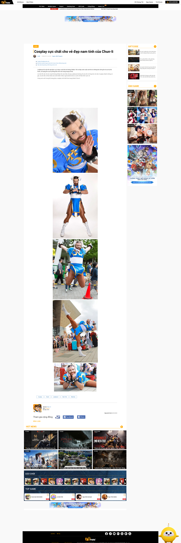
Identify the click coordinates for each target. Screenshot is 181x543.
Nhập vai (49, 406)
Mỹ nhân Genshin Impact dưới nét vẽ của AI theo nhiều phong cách (51, 63)
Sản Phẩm (30, 2)
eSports (61, 451)
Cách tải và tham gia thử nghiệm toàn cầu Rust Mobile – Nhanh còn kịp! (100, 9)
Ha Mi (38, 56)
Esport (61, 6)
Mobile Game (52, 6)
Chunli (47, 396)
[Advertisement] (90, 34)
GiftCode (133, 46)
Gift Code (81, 6)
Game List (101, 6)
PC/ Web (41, 6)
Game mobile (97, 431)
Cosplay (40, 396)
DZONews (20, 2)
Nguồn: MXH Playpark (57, 56)
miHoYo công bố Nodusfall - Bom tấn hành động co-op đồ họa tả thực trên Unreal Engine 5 (110, 468)
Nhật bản (73, 396)
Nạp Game (149, 2)
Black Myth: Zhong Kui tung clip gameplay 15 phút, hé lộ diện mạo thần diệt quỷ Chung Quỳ (60, 9)
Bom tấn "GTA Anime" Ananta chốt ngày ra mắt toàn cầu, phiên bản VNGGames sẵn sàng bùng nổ (41, 468)
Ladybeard (55, 396)
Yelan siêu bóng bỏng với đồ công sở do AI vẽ (47, 64)
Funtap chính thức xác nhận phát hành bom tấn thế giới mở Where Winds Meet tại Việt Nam (41, 448)
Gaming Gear (71, 6)
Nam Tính (65, 396)
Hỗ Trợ (58, 533)
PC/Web (27, 431)
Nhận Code (147, 52)
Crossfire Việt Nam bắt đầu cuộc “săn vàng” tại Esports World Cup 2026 (75, 468)
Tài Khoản (159, 2)
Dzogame (47, 408)
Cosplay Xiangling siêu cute (43, 61)
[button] (125, 483)
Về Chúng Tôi (138, 2)
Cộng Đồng (91, 6)
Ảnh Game (133, 86)
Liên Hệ (53, 533)
